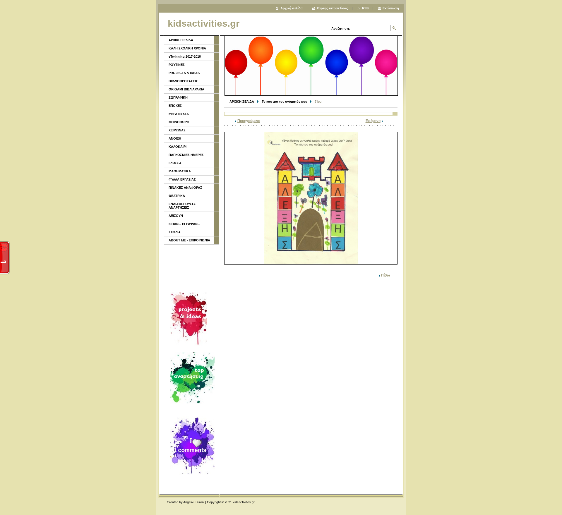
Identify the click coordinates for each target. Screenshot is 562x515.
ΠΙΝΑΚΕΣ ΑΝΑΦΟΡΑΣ (185, 187)
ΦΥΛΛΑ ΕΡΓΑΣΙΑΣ (182, 179)
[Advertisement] (191, 266)
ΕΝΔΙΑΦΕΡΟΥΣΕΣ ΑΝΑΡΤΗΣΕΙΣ (182, 205)
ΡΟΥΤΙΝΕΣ (177, 64)
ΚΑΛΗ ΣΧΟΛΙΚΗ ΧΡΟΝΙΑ (187, 48)
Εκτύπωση (391, 8)
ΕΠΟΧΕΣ (175, 105)
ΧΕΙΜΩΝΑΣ (177, 130)
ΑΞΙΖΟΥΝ (176, 215)
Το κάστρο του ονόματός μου (284, 101)
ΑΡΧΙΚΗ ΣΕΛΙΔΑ (241, 101)
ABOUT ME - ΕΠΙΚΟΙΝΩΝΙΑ (189, 240)
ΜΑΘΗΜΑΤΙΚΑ (180, 171)
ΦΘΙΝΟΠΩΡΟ (179, 122)
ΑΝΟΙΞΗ (175, 138)
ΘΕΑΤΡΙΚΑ (177, 196)
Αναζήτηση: (340, 28)
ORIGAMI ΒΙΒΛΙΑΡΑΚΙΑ (186, 89)
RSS (365, 8)
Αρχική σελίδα (291, 8)
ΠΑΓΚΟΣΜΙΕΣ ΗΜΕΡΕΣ (186, 155)
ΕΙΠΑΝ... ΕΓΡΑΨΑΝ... (184, 224)
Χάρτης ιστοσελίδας (332, 8)
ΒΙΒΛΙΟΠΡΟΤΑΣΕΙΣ (183, 81)
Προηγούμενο (248, 121)
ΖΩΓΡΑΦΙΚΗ (178, 97)
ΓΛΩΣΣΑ (175, 163)
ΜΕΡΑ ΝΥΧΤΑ (179, 114)
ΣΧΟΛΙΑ (175, 232)
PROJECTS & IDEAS (184, 73)
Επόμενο (373, 121)
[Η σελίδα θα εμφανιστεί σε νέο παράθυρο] (310, 198)
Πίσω (385, 275)
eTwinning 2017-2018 (185, 56)
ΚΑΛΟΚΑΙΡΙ (177, 146)
